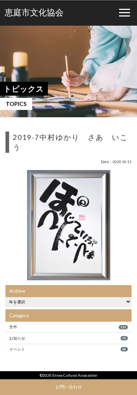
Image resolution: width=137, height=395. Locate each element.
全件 (67, 326)
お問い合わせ (69, 386)
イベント (67, 349)
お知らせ (67, 338)
